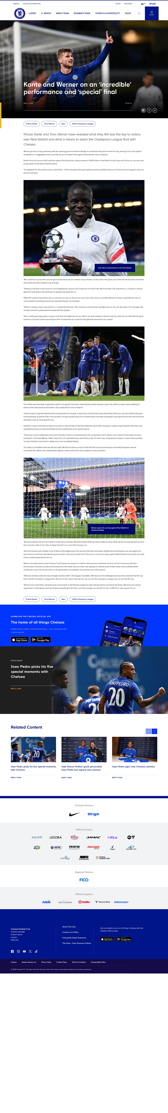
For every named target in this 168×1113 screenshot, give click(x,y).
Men (63, 124)
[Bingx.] (152, 4)
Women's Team (82, 13)
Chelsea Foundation (32, 4)
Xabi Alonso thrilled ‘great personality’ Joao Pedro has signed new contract (81, 768)
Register (128, 4)
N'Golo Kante (31, 124)
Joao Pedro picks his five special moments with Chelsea (33, 768)
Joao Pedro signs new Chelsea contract (133, 767)
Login (118, 4)
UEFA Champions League (82, 124)
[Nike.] (143, 4)
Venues (16, 4)
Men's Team (62, 13)
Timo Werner (49, 124)
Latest (32, 13)
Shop (128, 13)
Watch (47, 13)
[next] (154, 731)
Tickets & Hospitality (107, 13)
